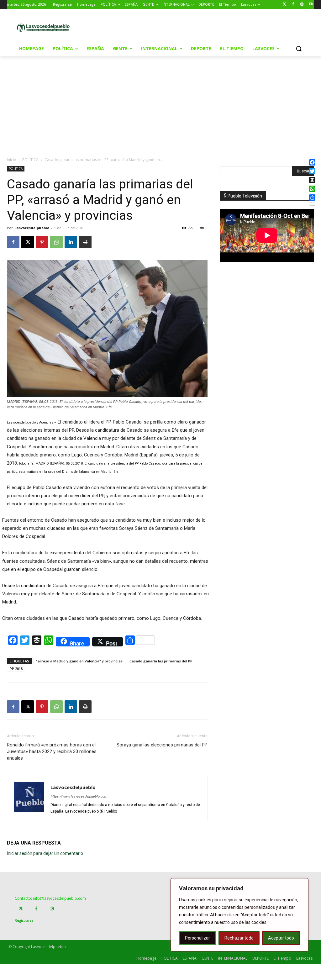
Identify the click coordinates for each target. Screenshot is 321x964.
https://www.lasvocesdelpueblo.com (78, 796)
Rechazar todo (239, 937)
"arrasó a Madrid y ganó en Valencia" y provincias (79, 661)
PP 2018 (16, 668)
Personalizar (197, 937)
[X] (27, 242)
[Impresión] (85, 242)
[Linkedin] (71, 242)
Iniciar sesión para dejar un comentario (45, 853)
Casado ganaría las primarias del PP (160, 661)
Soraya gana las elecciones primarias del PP (162, 745)
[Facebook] (293, 4)
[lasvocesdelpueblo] (45, 28)
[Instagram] (301, 4)
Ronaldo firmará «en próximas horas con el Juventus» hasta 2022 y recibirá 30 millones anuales (52, 751)
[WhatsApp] (56, 242)
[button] (298, 48)
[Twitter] (284, 4)
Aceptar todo (281, 937)
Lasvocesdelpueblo (31, 227)
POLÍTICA (30, 159)
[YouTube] (310, 4)
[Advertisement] (159, 27)
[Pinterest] (42, 242)
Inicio (11, 159)
